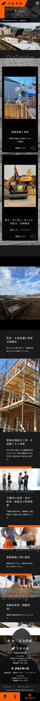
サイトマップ (7, 687)
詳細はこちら (20, 148)
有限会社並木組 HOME (9, 20)
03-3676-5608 (22, 661)
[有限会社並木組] (12, 3)
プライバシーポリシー (24, 687)
